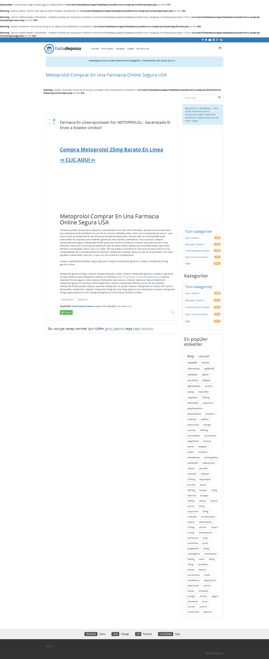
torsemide (192, 543)
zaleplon (192, 374)
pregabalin (193, 548)
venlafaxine (193, 457)
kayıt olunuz (143, 328)
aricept (191, 532)
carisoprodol (193, 611)
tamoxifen (192, 402)
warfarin (203, 451)
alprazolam (194, 386)
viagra (214, 596)
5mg (205, 537)
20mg (205, 511)
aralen (190, 451)
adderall (209, 368)
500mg (190, 559)
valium (191, 468)
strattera (209, 413)
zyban (205, 374)
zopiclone (208, 402)
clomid (213, 500)
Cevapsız (120, 48)
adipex (206, 380)
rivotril (214, 527)
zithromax (193, 368)
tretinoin (192, 419)
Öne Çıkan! (107, 48)
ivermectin (192, 537)
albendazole (205, 521)
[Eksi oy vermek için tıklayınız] (49, 123)
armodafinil (193, 435)
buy (190, 355)
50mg (206, 548)
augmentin (193, 441)
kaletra (202, 569)
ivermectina (193, 574)
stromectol (210, 435)
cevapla (67, 312)
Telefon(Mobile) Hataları (82, 306)
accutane (192, 380)
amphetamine (194, 408)
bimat (205, 601)
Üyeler (130, 48)
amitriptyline (211, 457)
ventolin (191, 606)
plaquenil (207, 611)
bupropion (205, 479)
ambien (205, 473)
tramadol (192, 516)
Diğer (188, 263)
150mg (190, 527)
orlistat (203, 596)
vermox (191, 430)
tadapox (202, 446)
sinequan (203, 590)
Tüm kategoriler (198, 231)
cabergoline (193, 553)
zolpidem (192, 397)
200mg (204, 430)
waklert (205, 419)
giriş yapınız (114, 328)
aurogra (204, 495)
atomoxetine (194, 413)
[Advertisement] (112, 103)
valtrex (202, 500)
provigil (191, 596)
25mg (202, 506)
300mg (190, 500)
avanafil (203, 468)
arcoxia (191, 484)
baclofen (204, 391)
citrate (205, 362)
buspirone (192, 511)
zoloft (207, 574)
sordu (129, 306)
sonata (190, 569)
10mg (214, 490)
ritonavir (192, 473)
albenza (191, 495)
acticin (208, 386)
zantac (190, 590)
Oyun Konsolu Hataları (196, 257)
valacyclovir (209, 462)
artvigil (207, 424)
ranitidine (203, 564)
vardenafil (192, 462)
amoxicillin (193, 424)
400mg (191, 490)
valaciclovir (193, 585)
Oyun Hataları (192, 237)
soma (201, 559)
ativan (190, 446)
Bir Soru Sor (143, 48)
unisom (203, 527)
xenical (207, 441)
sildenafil (203, 356)
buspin (191, 521)
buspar (203, 490)
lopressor (83, 299)
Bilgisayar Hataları (194, 244)
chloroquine (210, 553)
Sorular (95, 48)
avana (203, 484)
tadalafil (192, 362)
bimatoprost (205, 532)
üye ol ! (171, 60)
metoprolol (67, 299)
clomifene (192, 601)
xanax (190, 391)
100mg (205, 397)
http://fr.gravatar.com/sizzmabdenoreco (138, 276)
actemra (203, 606)
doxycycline (210, 580)
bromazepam (208, 516)
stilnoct (207, 585)
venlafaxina (193, 580)
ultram (190, 506)
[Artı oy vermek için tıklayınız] (49, 119)
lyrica (205, 543)
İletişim (49, 646)
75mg (190, 564)
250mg (191, 479)
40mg (212, 559)
